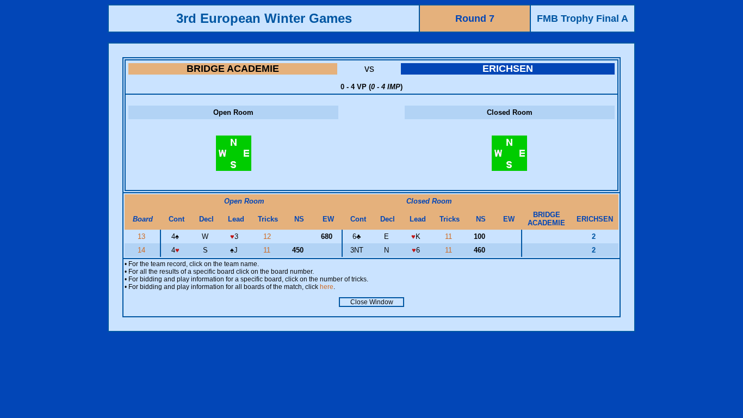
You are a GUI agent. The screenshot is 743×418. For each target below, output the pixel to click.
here (326, 287)
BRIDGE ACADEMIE (233, 68)
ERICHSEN (507, 68)
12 (268, 236)
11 (449, 236)
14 (142, 250)
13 (142, 236)
